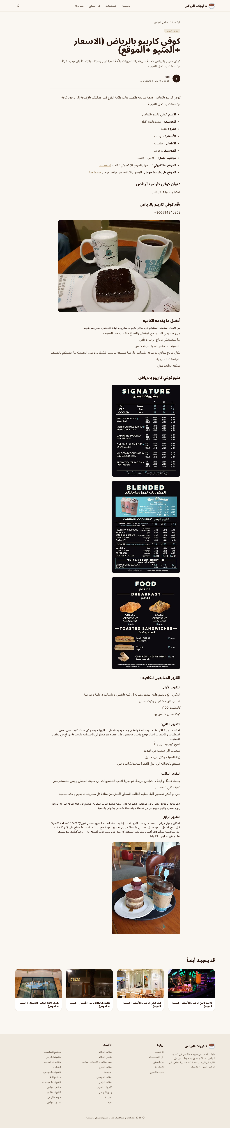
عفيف (109, 1102)
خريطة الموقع (157, 1071)
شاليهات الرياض (52, 1061)
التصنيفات (111, 5)
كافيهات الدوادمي (52, 1071)
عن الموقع (94, 5)
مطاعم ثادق (55, 1076)
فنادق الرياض (54, 1087)
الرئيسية (126, 5)
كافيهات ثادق (54, 1092)
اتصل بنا (79, 5)
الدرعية (108, 1097)
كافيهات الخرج (105, 1087)
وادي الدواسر (105, 1092)
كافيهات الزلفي (53, 1056)
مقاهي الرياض (161, 22)
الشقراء (57, 1066)
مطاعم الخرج (105, 1066)
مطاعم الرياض (105, 1051)
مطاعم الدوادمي (104, 1076)
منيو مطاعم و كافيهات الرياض (97, 1061)
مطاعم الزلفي (105, 1082)
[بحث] (18, 6)
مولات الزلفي (54, 1097)
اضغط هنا (95, 172)
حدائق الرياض (54, 1102)
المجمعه (108, 1071)
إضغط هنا (105, 165)
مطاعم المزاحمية (52, 1051)
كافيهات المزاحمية (51, 1082)
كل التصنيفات (156, 1056)
